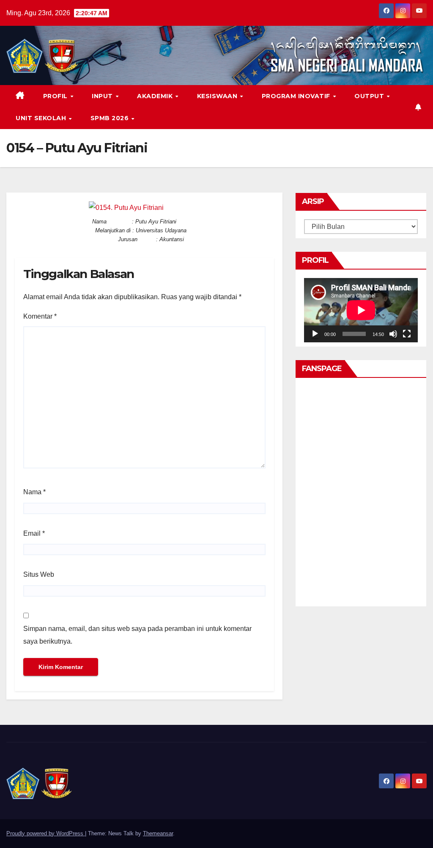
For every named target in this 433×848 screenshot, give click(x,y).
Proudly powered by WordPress (45, 833)
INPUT (103, 96)
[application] (361, 310)
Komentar (40, 316)
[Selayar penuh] (407, 334)
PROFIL (56, 96)
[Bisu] (393, 334)
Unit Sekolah (42, 118)
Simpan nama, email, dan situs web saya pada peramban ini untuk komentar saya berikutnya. (137, 635)
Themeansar (158, 833)
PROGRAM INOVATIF (297, 96)
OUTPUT (370, 96)
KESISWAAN (218, 96)
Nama (34, 492)
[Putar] (315, 334)
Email (34, 533)
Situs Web (38, 574)
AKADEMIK (156, 96)
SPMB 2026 (110, 118)
